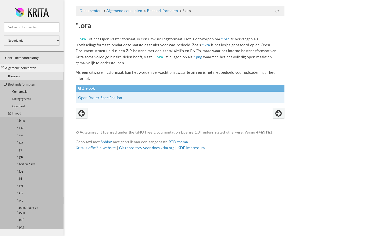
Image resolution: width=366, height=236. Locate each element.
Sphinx (106, 142)
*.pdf (20, 219)
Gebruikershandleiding (22, 58)
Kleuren (14, 76)
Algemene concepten (20, 68)
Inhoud (16, 113)
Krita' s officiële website (96, 148)
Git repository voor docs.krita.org (147, 148)
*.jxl (19, 178)
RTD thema (178, 142)
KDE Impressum (191, 148)
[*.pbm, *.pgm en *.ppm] (278, 113)
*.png (20, 227)
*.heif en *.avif (26, 164)
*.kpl (20, 186)
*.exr (20, 135)
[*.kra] (81, 113)
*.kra (20, 193)
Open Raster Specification (100, 97)
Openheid (18, 106)
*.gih (20, 157)
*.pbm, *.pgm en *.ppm (27, 210)
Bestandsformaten (21, 84)
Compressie (19, 91)
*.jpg (20, 171)
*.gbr (20, 142)
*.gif (19, 149)
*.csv (20, 128)
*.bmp (21, 120)
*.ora (20, 200)
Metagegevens (21, 99)
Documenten (90, 10)
